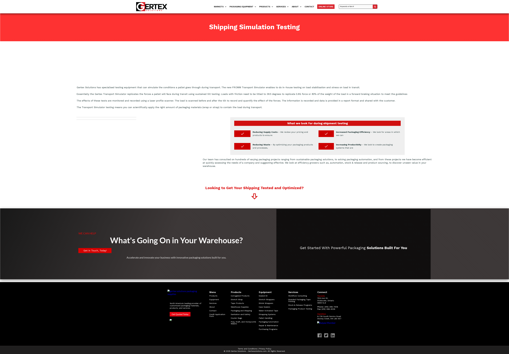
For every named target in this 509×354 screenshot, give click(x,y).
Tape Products (237, 303)
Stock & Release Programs (300, 305)
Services (213, 303)
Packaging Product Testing (300, 309)
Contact (212, 311)
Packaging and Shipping (241, 311)
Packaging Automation (269, 322)
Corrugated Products (240, 296)
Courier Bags (236, 318)
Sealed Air (263, 296)
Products (213, 296)
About (212, 307)
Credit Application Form (217, 315)
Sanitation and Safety (240, 314)
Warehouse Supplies (240, 307)
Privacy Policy (265, 349)
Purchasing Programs (268, 329)
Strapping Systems (267, 314)
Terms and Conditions (247, 349)
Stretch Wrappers (267, 299)
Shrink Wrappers (266, 303)
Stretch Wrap (237, 299)
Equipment (214, 299)
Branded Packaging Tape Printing (299, 300)
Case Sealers (264, 307)
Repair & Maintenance (269, 325)
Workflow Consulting (297, 296)
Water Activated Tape (268, 311)
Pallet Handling (265, 318)
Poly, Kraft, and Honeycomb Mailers (243, 323)
